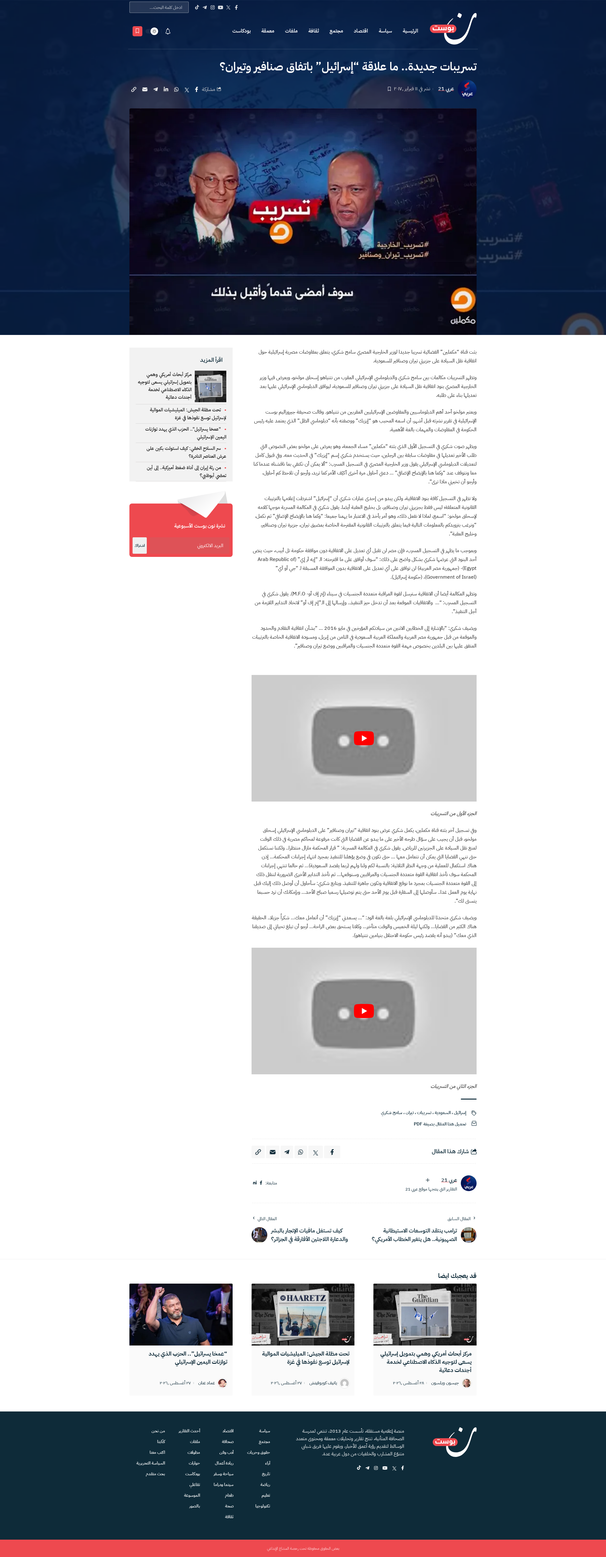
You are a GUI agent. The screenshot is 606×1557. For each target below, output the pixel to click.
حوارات (194, 1463)
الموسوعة (192, 1495)
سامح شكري (391, 1112)
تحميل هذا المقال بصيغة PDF (440, 1124)
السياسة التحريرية (150, 1463)
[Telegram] (205, 7)
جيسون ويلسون (445, 1383)
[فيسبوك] (261, 1183)
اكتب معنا (157, 1452)
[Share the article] (196, 89)
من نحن (158, 1431)
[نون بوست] (453, 31)
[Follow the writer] (427, 1180)
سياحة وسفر (224, 1474)
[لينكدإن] (255, 1183)
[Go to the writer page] (469, 1183)
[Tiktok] (197, 7)
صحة (229, 1506)
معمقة (267, 31)
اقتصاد (361, 31)
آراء (267, 1463)
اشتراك (139, 545)
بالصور (194, 1506)
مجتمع (336, 31)
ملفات (291, 31)
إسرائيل (460, 1112)
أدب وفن (226, 1452)
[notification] (168, 31)
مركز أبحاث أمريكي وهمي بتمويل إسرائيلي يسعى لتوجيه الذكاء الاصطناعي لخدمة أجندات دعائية (165, 386)
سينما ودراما (224, 1485)
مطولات (193, 1452)
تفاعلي (194, 1485)
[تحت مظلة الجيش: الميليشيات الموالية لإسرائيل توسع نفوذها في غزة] (303, 1314)
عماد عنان (206, 1383)
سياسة (385, 31)
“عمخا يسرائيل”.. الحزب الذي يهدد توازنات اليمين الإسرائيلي (188, 1357)
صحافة (228, 1442)
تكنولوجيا (262, 1506)
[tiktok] (359, 1468)
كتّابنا (161, 1442)
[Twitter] (228, 7)
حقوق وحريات (258, 1452)
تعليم (266, 1495)
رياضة (265, 1485)
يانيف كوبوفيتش (323, 1383)
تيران (410, 1112)
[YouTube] (220, 7)
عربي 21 (446, 89)
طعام (229, 1495)
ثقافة (313, 31)
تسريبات (424, 1112)
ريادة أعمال (224, 1463)
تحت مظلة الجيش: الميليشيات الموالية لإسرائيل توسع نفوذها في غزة (305, 1357)
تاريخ (266, 1474)
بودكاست (241, 31)
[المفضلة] (137, 31)
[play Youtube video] (364, 738)
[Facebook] (236, 7)
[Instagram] (213, 7)
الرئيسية (410, 31)
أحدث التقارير (189, 1431)
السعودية (443, 1112)
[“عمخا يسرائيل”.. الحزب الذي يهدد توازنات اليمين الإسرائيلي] (181, 1314)
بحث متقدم (155, 1474)
